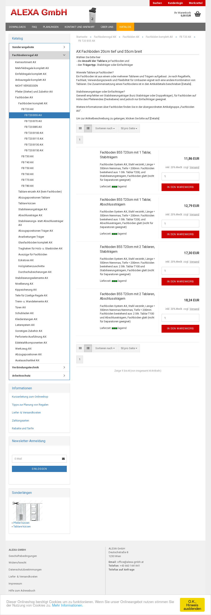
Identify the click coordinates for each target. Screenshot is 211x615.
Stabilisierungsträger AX (32, 209)
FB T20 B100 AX (34, 132)
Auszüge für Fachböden (32, 254)
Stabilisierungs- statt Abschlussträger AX (40, 223)
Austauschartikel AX (27, 360)
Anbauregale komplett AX (30, 79)
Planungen (51, 26)
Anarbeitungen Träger (31, 236)
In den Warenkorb (180, 187)
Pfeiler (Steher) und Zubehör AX (34, 91)
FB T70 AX (27, 179)
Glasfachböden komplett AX (35, 242)
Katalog (125, 26)
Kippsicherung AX (26, 289)
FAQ (34, 26)
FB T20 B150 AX (34, 150)
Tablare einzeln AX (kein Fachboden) (40, 191)
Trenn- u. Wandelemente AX (31, 301)
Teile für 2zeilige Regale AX (31, 295)
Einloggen (39, 468)
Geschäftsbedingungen (23, 555)
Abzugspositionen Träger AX (35, 230)
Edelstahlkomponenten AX (31, 342)
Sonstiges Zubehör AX (28, 330)
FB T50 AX (27, 168)
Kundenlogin (175, 3)
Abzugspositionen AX (28, 354)
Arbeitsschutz (21, 375)
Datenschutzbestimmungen (25, 569)
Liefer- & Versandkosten (26, 412)
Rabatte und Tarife (23, 428)
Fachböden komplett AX (32, 103)
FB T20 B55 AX (33, 115)
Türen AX (20, 307)
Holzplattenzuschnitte (31, 266)
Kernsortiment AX (25, 62)
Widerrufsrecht (17, 562)
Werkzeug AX (23, 348)
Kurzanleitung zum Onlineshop (30, 396)
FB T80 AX (27, 185)
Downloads (17, 26)
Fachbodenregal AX (25, 55)
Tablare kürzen (27, 203)
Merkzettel (195, 3)
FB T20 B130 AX (34, 144)
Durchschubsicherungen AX (35, 271)
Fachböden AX (24, 97)
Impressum (15, 583)
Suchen (157, 3)
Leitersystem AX (25, 324)
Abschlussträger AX (30, 215)
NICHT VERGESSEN (26, 85)
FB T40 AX (27, 162)
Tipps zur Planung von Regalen (30, 404)
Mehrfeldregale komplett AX (32, 68)
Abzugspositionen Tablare (34, 197)
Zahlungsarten (20, 420)
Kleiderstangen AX (26, 319)
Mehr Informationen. (67, 605)
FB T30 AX (27, 156)
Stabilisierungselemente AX (31, 277)
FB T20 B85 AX (33, 126)
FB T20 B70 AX (33, 121)
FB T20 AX (27, 109)
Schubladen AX (24, 313)
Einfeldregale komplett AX (30, 73)
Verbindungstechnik (25, 367)
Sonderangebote (23, 47)
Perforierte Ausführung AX (30, 336)
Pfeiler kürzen (21, 522)
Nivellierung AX (24, 283)
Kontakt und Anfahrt (80, 26)
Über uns (107, 26)
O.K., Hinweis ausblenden (192, 605)
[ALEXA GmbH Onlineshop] (39, 14)
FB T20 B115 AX (34, 138)
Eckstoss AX (26, 260)
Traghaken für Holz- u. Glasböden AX (40, 248)
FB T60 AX (27, 174)
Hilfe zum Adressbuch (22, 590)
